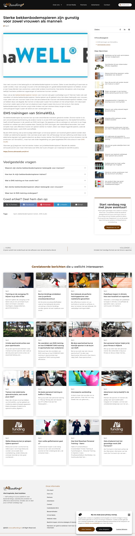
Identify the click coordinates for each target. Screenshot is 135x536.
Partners (83, 5)
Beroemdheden (52, 511)
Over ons (56, 5)
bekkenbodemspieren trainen (26, 95)
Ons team (50, 490)
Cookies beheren (121, 529)
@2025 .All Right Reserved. (19, 528)
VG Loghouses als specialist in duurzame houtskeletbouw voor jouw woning (117, 137)
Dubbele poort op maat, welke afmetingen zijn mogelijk (115, 164)
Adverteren (95, 5)
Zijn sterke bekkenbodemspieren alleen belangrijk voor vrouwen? (45, 187)
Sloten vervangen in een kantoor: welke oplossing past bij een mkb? (116, 92)
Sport (7, 26)
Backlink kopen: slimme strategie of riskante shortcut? (65, 522)
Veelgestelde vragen (103, 44)
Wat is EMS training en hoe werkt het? (45, 181)
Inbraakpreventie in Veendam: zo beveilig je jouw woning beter (116, 101)
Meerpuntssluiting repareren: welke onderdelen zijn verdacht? (117, 74)
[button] (129, 515)
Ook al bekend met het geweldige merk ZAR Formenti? (113, 443)
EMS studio (43, 214)
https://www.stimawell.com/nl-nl (15, 151)
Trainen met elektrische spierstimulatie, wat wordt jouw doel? (16, 394)
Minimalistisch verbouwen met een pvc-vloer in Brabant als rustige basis (117, 128)
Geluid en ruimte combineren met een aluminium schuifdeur (116, 173)
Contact (107, 5)
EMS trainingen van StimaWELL (107, 42)
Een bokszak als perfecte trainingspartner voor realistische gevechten (81, 296)
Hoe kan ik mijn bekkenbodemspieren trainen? (45, 174)
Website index (51, 518)
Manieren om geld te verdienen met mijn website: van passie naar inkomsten (69, 526)
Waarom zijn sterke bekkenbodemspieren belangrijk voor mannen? (45, 168)
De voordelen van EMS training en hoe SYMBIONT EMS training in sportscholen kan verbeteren (51, 345)
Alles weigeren (104, 529)
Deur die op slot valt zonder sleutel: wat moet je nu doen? (116, 83)
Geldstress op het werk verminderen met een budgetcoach (117, 56)
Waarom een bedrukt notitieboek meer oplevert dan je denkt (116, 155)
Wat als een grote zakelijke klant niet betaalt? (117, 146)
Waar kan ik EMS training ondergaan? (45, 193)
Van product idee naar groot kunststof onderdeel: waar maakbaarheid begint (114, 182)
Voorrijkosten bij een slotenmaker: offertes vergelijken (116, 65)
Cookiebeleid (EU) (53, 508)
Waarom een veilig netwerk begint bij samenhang (116, 110)
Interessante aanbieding (81, 392)
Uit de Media (71, 5)
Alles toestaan (86, 529)
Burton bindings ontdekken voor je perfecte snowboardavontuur (49, 296)
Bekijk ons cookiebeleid (92, 523)
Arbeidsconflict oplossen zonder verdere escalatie (115, 119)
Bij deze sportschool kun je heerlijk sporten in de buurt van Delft (82, 345)
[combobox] (125, 4)
